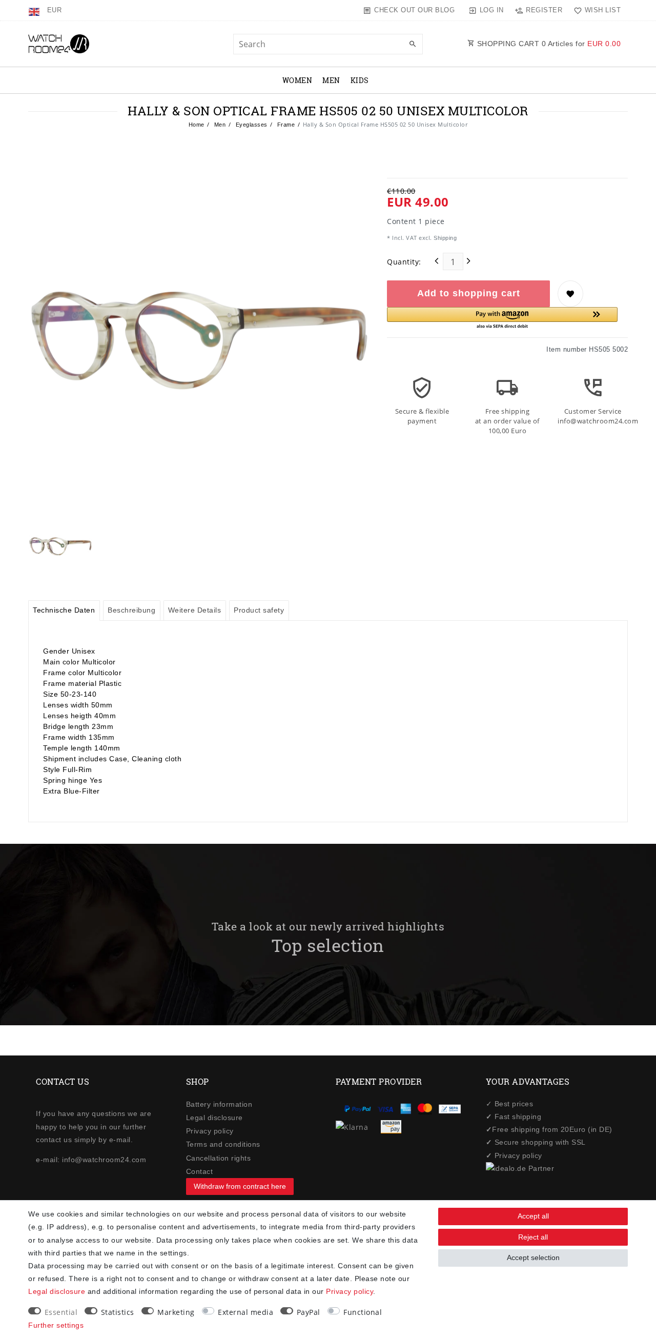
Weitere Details (194, 610)
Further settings (56, 1325)
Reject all (533, 1237)
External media (245, 1312)
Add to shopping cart (468, 293)
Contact (199, 1171)
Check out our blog (414, 10)
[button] (502, 318)
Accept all (533, 1216)
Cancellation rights (218, 1158)
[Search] (412, 44)
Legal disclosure (214, 1117)
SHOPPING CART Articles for (548, 43)
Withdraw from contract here (240, 1186)
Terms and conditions (223, 1144)
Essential (61, 1312)
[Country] (35, 10)
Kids (360, 80)
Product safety (259, 610)
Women (297, 80)
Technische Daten (64, 610)
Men (331, 80)
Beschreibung (131, 610)
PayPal (308, 1312)
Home (196, 124)
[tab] (64, 610)
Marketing (176, 1312)
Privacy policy (210, 1131)
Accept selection (533, 1257)
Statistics (117, 1312)
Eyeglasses (251, 124)
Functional (362, 1312)
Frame (285, 124)
